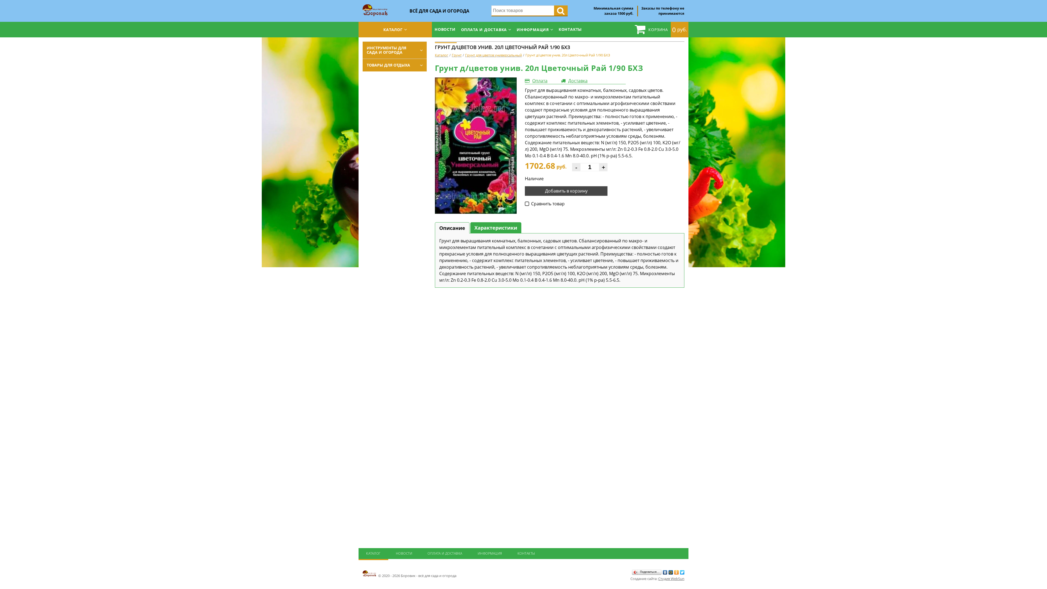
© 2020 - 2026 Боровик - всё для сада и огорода (416, 575)
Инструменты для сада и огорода (386, 50)
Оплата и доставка (484, 29)
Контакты (570, 29)
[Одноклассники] (676, 572)
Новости (445, 29)
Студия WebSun (671, 578)
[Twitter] (682, 572)
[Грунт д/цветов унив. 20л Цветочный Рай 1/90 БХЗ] (476, 145)
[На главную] (375, 6)
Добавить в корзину (566, 191)
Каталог (393, 29)
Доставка (578, 81)
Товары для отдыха (388, 65)
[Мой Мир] (671, 572)
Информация (533, 29)
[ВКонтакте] (665, 572)
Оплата (539, 81)
